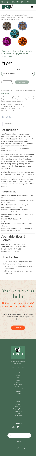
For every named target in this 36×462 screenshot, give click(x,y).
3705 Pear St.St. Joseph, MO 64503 (18, 367)
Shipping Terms (18, 409)
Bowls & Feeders (17, 15)
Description (8, 124)
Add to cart (22, 82)
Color (18, 70)
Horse (18, 382)
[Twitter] (6, 117)
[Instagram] (10, 117)
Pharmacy (18, 391)
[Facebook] (3, 117)
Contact (18, 328)
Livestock (18, 386)
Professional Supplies (18, 389)
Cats (18, 377)
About (18, 404)
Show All (18, 393)
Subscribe (19, 441)
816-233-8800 (18, 363)
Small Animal (18, 384)
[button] (14, 2)
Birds (18, 380)
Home (3, 15)
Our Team (18, 413)
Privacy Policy (18, 411)
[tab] (8, 124)
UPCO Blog (18, 406)
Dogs (8, 15)
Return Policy (18, 415)
